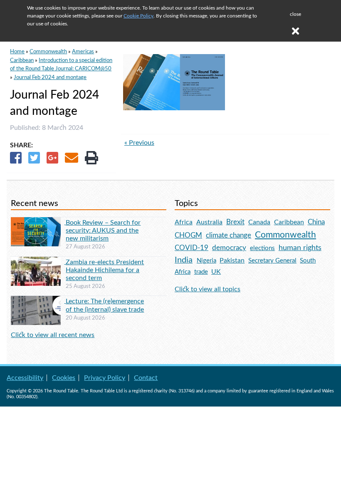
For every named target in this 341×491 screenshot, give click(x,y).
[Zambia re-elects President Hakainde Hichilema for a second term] (38, 261)
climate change (228, 235)
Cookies (63, 377)
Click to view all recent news (52, 335)
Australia (209, 222)
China (316, 222)
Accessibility (25, 377)
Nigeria (206, 261)
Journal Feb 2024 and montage (50, 77)
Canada (259, 222)
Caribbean (22, 60)
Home (17, 51)
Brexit (235, 222)
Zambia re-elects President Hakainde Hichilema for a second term (105, 270)
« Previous (139, 142)
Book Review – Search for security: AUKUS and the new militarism (103, 230)
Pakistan (232, 260)
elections (262, 248)
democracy (229, 247)
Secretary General (272, 261)
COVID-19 (191, 247)
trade (201, 272)
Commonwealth (48, 51)
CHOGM (188, 235)
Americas (83, 51)
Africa (184, 222)
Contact (146, 377)
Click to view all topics (207, 289)
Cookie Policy (138, 15)
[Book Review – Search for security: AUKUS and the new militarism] (38, 222)
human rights (300, 247)
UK (216, 271)
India (184, 260)
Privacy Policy (104, 377)
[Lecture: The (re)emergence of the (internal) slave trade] (38, 301)
